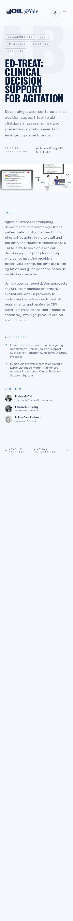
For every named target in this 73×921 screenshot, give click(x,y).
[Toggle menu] (64, 13)
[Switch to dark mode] (56, 13)
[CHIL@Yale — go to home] (22, 13)
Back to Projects (17, 450)
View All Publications (45, 450)
